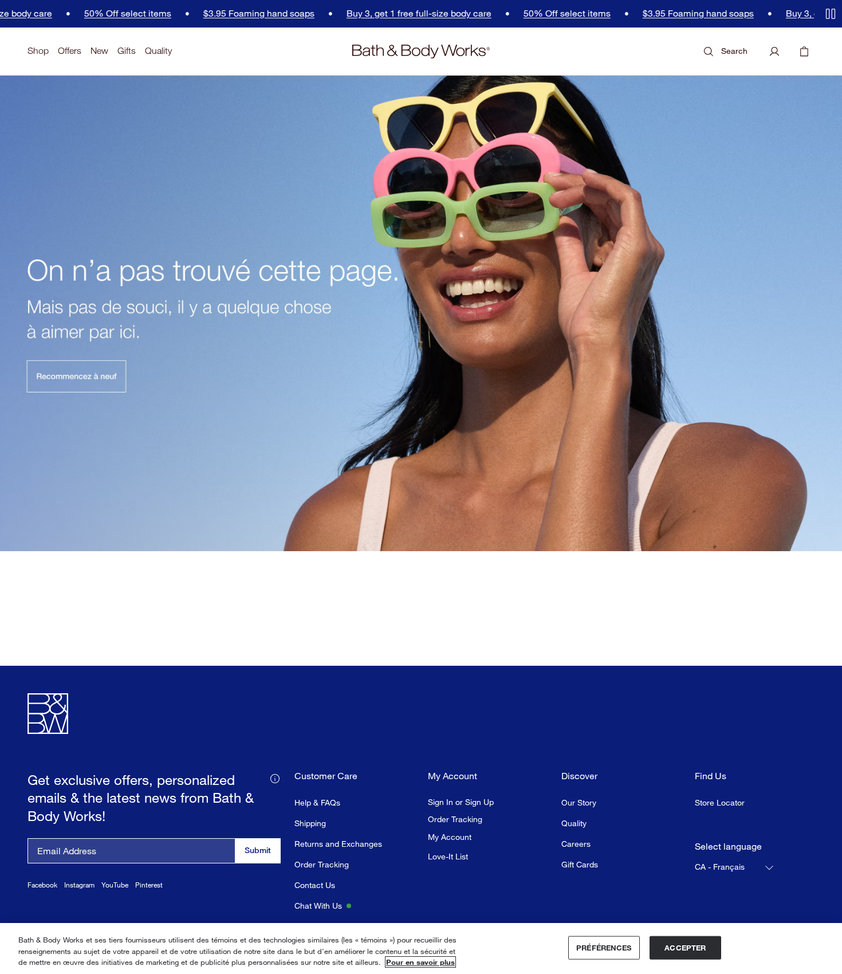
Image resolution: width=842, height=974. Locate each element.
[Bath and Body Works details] (275, 777)
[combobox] (735, 867)
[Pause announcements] (830, 13)
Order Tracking (321, 864)
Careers (576, 844)
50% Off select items (92, 13)
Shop (38, 50)
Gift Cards (579, 864)
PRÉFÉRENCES (603, 947)
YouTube (114, 885)
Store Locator (720, 802)
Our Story (578, 802)
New (99, 50)
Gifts (126, 50)
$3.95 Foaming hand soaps (224, 13)
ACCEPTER (685, 947)
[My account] (774, 51)
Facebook (42, 885)
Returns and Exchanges (338, 844)
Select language (728, 846)
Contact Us (314, 885)
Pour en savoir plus (420, 962)
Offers (69, 50)
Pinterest (149, 885)
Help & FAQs (317, 802)
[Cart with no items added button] (804, 51)
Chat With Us (318, 905)
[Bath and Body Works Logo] (421, 51)
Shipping (310, 823)
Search (734, 51)
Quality (158, 50)
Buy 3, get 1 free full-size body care (384, 13)
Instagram (79, 885)
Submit (258, 850)
